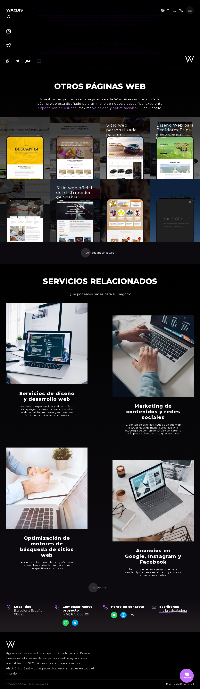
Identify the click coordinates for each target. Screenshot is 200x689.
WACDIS (14, 10)
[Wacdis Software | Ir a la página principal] (10, 644)
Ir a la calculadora (173, 610)
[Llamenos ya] (181, 10)
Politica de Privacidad (180, 684)
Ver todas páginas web (100, 252)
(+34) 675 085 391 (75, 614)
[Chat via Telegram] (75, 623)
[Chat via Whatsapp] (65, 623)
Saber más (100, 587)
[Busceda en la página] (174, 10)
